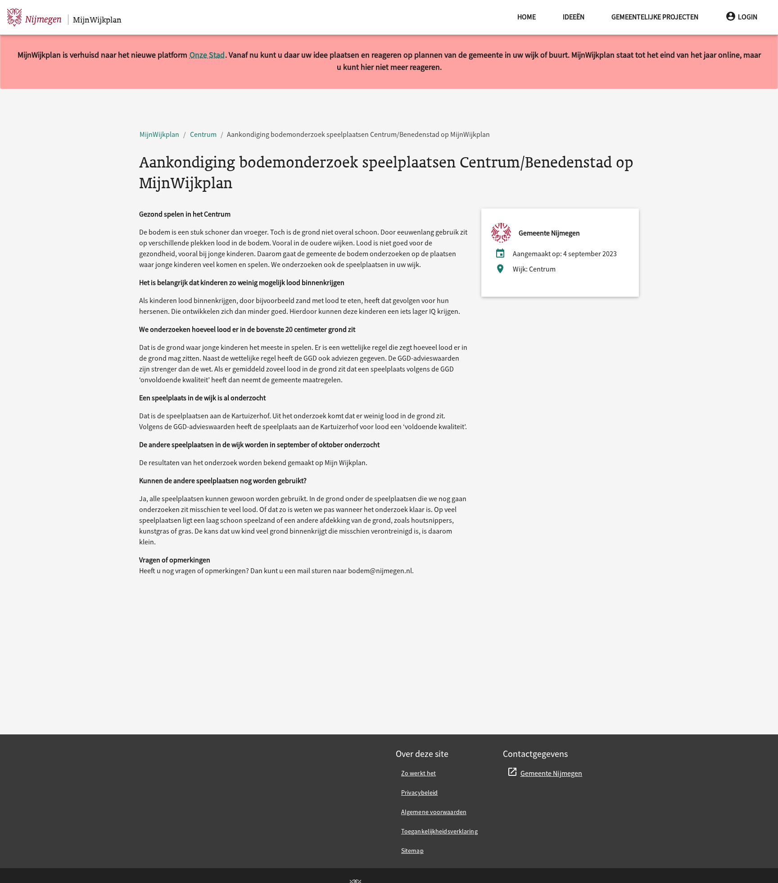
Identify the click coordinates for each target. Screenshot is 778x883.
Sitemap (412, 851)
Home (526, 16)
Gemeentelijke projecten (654, 16)
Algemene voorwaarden (433, 812)
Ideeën (573, 16)
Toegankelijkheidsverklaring (439, 831)
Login (747, 16)
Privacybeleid (419, 792)
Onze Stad (207, 55)
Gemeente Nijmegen (551, 773)
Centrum (203, 134)
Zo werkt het (418, 773)
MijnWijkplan (159, 134)
